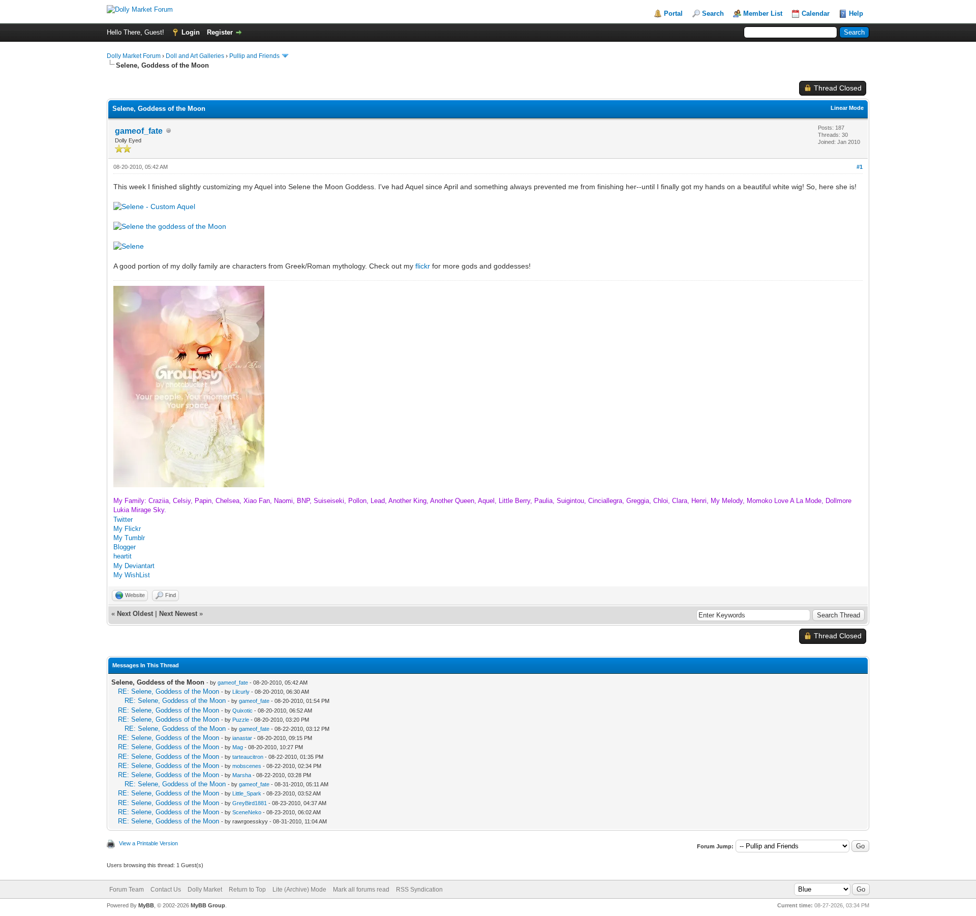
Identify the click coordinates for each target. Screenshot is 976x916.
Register (220, 32)
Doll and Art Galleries (195, 56)
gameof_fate (139, 131)
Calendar (816, 13)
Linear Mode (847, 108)
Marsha (241, 775)
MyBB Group (208, 905)
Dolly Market (205, 889)
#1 (860, 167)
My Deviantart (134, 566)
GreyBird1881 (249, 803)
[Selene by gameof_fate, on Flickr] (128, 246)
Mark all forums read (361, 889)
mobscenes (246, 766)
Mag (237, 747)
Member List (762, 13)
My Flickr (127, 529)
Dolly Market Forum (134, 56)
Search (713, 13)
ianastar (242, 738)
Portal (673, 13)
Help (856, 13)
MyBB (146, 905)
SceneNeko (246, 812)
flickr (422, 266)
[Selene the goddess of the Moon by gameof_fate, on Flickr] (169, 226)
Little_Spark (246, 793)
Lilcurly (241, 692)
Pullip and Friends (255, 56)
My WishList (131, 575)
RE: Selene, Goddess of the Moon (168, 691)
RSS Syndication (419, 889)
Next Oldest (135, 613)
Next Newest (178, 613)
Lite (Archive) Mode (299, 889)
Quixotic (242, 710)
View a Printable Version (148, 843)
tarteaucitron (247, 757)
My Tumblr (129, 538)
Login (190, 32)
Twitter (123, 519)
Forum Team (126, 889)
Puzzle (240, 720)
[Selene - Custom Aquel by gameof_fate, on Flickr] (154, 206)
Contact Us (165, 889)
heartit (122, 556)
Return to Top (247, 889)
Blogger (124, 547)
